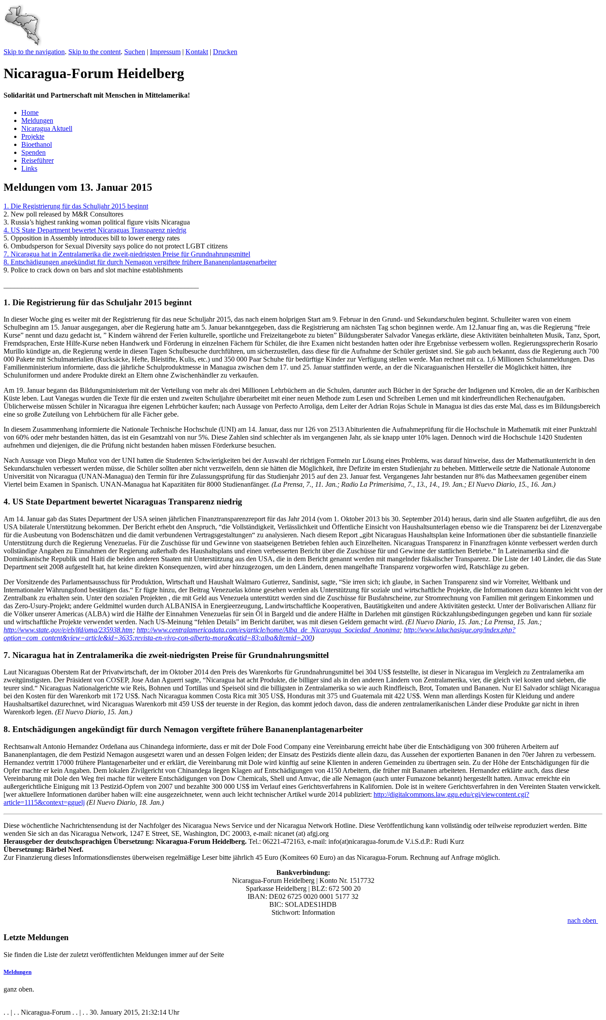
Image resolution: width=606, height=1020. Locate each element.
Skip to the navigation (34, 51)
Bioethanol (36, 144)
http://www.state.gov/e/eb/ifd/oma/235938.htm (68, 630)
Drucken (225, 51)
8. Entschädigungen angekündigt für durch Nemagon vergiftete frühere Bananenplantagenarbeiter (140, 262)
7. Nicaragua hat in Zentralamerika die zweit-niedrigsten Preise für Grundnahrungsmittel (127, 254)
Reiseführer (37, 160)
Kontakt (196, 51)
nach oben (582, 920)
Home (30, 112)
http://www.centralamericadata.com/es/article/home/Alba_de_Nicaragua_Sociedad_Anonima (268, 630)
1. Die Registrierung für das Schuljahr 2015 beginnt (76, 206)
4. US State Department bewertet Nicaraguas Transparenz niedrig (95, 230)
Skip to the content (94, 51)
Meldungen (37, 120)
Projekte (32, 136)
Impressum (165, 51)
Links (29, 168)
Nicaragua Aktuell (46, 128)
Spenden (33, 152)
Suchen (134, 51)
